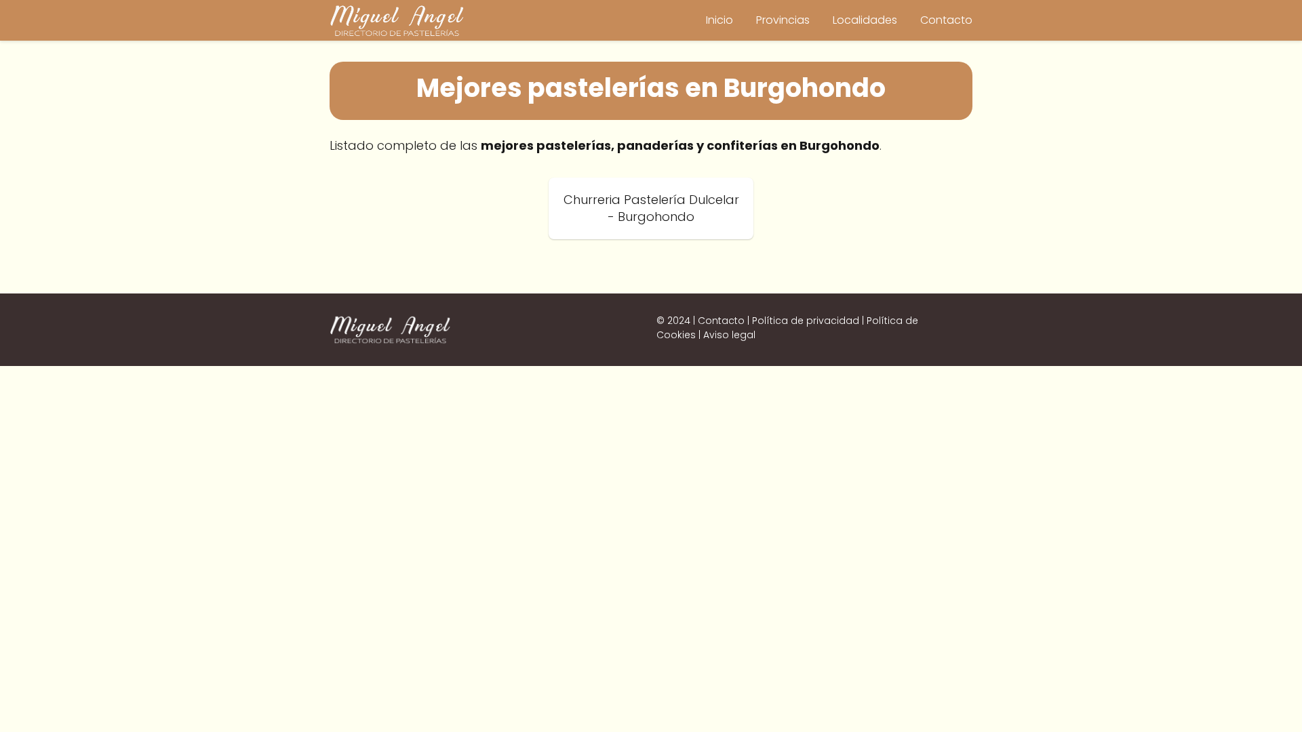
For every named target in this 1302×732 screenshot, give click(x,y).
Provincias (783, 20)
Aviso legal (729, 335)
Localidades (865, 20)
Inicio (719, 20)
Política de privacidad (805, 320)
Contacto (946, 20)
